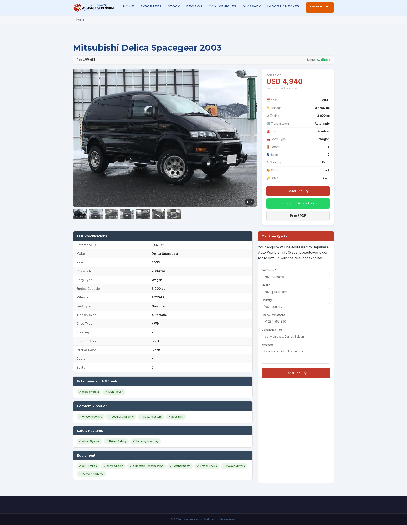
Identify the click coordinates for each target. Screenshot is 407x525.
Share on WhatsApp (298, 203)
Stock (174, 6)
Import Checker (283, 6)
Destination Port (272, 329)
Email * (266, 285)
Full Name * (269, 270)
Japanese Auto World (94, 7)
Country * (268, 300)
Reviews (194, 6)
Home (128, 6)
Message (268, 344)
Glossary (252, 6)
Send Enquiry (298, 191)
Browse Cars (319, 6)
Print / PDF (298, 215)
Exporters (151, 6)
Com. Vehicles (222, 6)
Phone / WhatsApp (274, 314)
